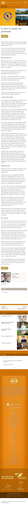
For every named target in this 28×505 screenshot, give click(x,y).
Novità (14, 443)
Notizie (7, 357)
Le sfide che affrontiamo (14, 422)
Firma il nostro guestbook (14, 408)
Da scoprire (14, 451)
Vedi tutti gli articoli (15, 277)
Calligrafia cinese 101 (22, 308)
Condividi (4, 36)
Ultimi (14, 432)
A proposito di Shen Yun (14, 434)
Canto (14, 456)
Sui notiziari (14, 438)
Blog (9, 6)
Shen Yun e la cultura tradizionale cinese (14, 464)
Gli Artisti (14, 435)
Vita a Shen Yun (14, 419)
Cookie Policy (6, 502)
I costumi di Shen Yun (14, 457)
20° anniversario (14, 415)
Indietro (4, 6)
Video (14, 430)
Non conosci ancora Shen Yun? (14, 416)
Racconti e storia (14, 462)
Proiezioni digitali (14, 459)
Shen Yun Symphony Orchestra (14, 418)
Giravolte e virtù (4, 308)
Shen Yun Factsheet (14, 421)
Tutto (3, 357)
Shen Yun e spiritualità (14, 424)
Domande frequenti (14, 427)
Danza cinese (14, 453)
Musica (14, 454)
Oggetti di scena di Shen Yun (14, 460)
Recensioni (14, 437)
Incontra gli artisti (14, 426)
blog (14, 446)
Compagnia (14, 413)
